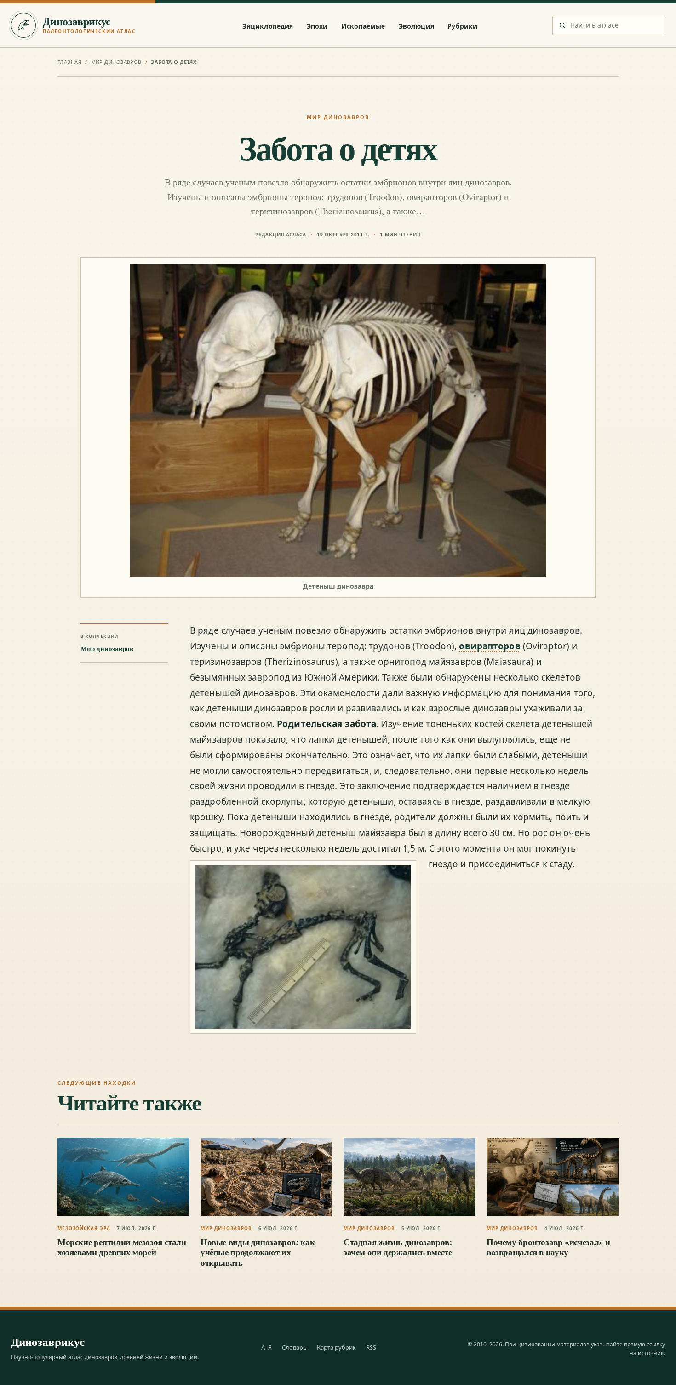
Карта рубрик (336, 1347)
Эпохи (317, 26)
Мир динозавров (116, 61)
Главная (69, 61)
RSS (371, 1347)
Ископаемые (363, 26)
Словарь (294, 1347)
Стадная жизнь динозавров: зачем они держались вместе (398, 1247)
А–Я (266, 1347)
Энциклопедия (267, 26)
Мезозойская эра (83, 1228)
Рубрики (462, 26)
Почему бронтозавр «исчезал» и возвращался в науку (548, 1247)
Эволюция (416, 26)
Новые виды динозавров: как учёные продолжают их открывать (258, 1252)
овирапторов (489, 646)
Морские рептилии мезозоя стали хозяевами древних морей (121, 1247)
